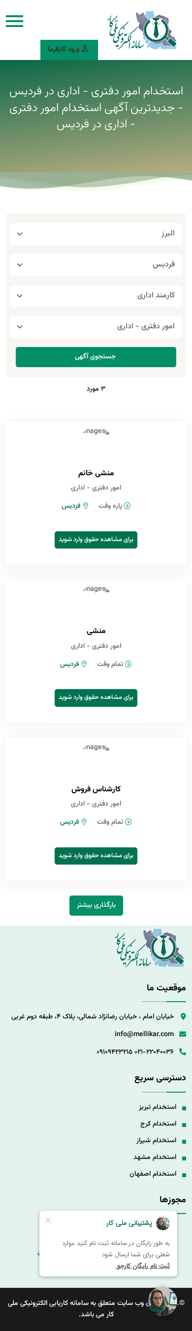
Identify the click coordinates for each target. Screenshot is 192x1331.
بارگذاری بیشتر (96, 905)
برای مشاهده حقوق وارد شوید (96, 540)
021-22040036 (154, 1052)
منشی (96, 631)
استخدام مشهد (154, 1157)
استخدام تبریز (157, 1107)
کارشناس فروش (96, 789)
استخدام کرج (158, 1124)
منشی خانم (96, 473)
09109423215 (114, 1052)
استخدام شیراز (156, 1140)
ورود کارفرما (63, 49)
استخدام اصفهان (152, 1174)
